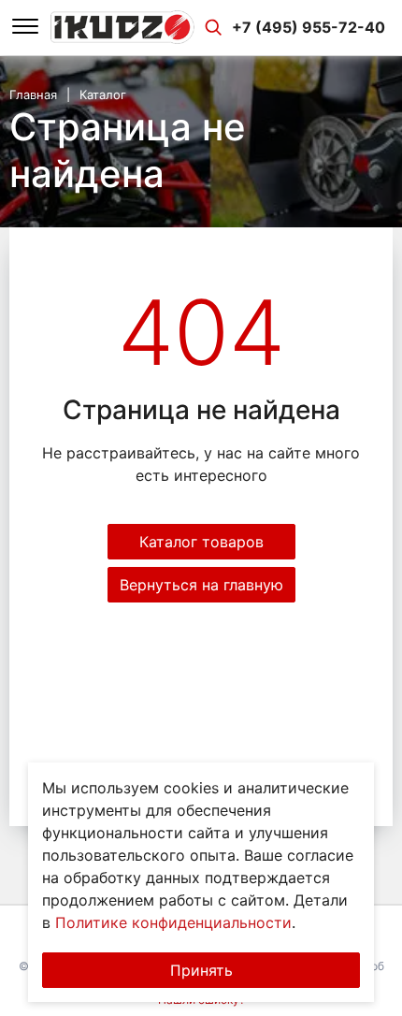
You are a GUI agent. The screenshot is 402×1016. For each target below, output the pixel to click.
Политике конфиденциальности (173, 922)
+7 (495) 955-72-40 (308, 27)
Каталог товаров (201, 541)
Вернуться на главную (201, 584)
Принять (201, 970)
